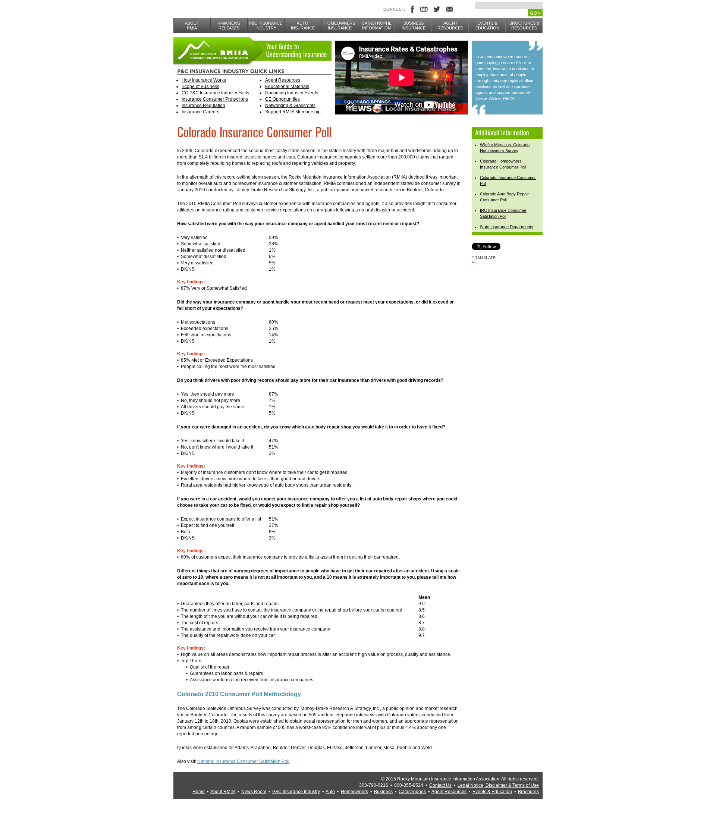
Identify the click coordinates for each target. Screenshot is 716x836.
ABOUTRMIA (192, 25)
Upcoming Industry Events (291, 92)
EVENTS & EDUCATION (487, 25)
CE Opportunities (282, 99)
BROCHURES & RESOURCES (524, 25)
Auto (330, 791)
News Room (253, 791)
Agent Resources (282, 80)
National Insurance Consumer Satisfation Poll (243, 761)
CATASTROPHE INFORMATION (377, 25)
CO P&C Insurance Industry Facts (215, 92)
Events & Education (492, 791)
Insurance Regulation (203, 105)
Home (198, 791)
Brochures (528, 791)
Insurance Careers (200, 111)
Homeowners (354, 791)
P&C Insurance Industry (296, 791)
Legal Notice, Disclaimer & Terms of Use (498, 785)
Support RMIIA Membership (293, 111)
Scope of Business (200, 86)
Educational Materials (287, 86)
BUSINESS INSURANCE (413, 25)
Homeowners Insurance (339, 25)
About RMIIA (222, 791)
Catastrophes (412, 791)
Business (383, 791)
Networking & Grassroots (290, 105)
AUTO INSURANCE (303, 25)
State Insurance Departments (506, 226)
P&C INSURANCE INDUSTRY (265, 25)
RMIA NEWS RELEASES (228, 25)
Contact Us (440, 785)
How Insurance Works (204, 80)
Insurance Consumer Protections (215, 99)
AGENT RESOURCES (450, 25)
